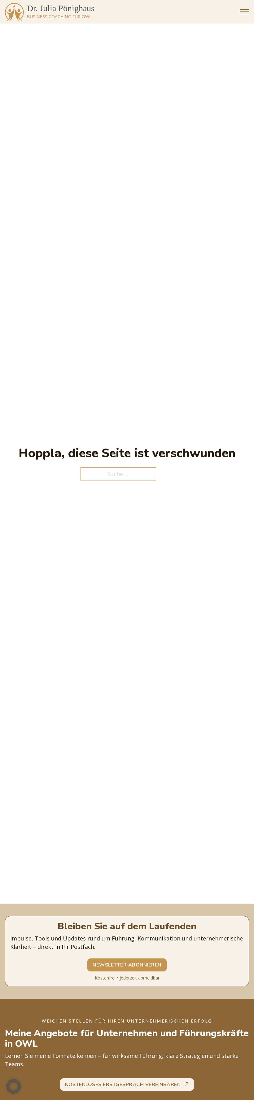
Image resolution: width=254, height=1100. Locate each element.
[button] (13, 1086)
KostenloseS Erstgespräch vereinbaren (123, 1084)
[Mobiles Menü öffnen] (244, 11)
